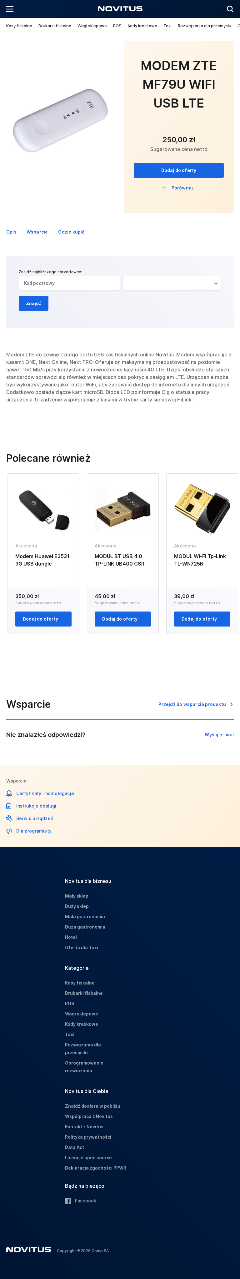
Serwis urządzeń (34, 818)
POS (117, 25)
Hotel (71, 937)
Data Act (74, 1147)
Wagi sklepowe (92, 25)
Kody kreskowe (142, 25)
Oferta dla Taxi (81, 947)
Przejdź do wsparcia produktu (192, 704)
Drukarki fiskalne (54, 25)
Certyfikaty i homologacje (45, 793)
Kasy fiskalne (19, 25)
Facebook (85, 1200)
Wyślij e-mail (219, 734)
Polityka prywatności (88, 1137)
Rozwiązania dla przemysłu (204, 25)
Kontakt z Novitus (84, 1126)
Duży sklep (77, 906)
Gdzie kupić (71, 231)
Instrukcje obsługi (36, 805)
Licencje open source (88, 1157)
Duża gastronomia (85, 926)
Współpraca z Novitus (89, 1116)
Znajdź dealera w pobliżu (92, 1106)
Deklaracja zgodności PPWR (95, 1168)
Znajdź (33, 303)
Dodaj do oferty (179, 170)
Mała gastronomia (85, 916)
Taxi (167, 25)
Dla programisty (34, 830)
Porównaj (182, 187)
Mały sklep (76, 896)
